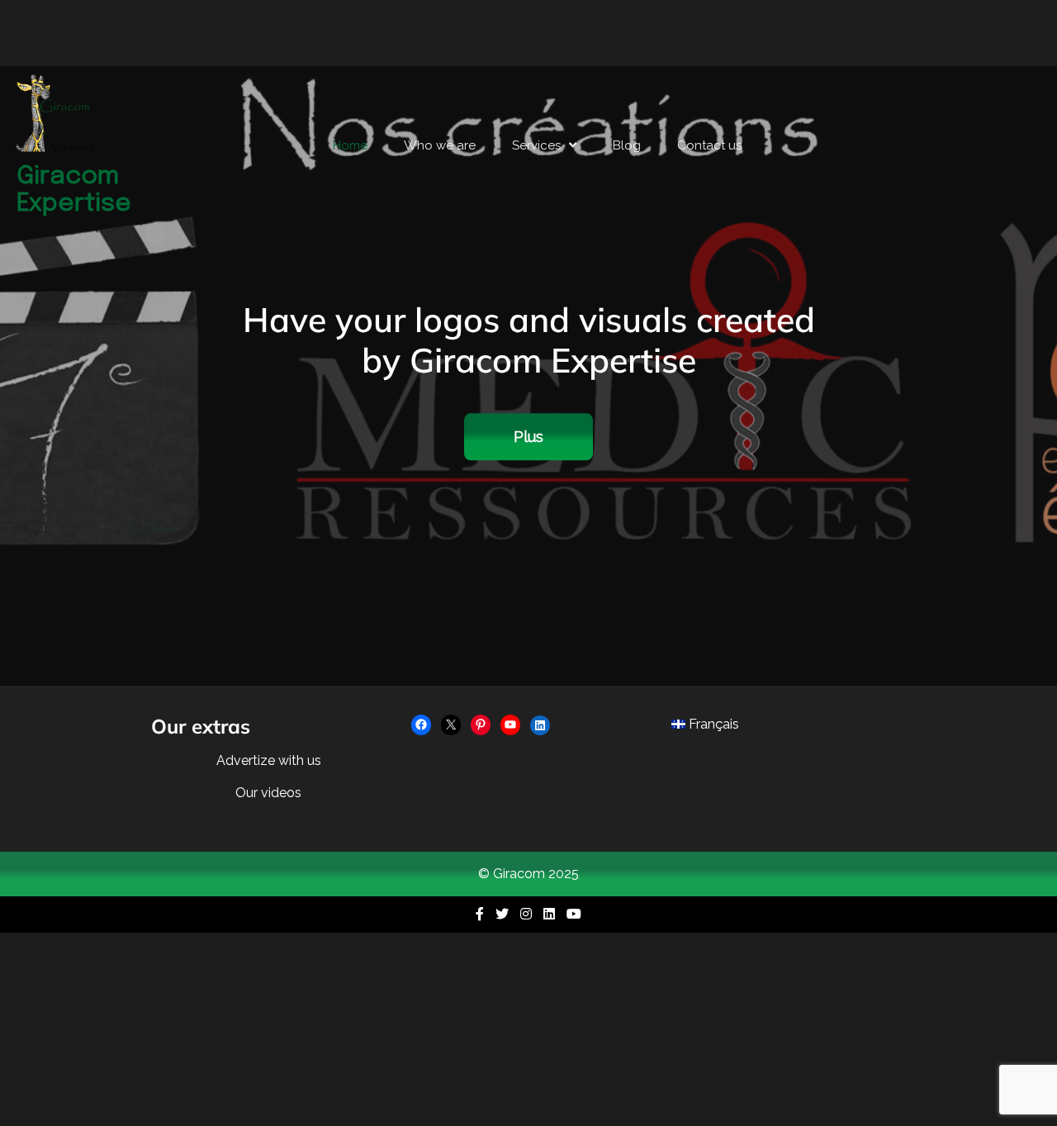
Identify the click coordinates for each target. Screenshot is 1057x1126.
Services (536, 145)
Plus (528, 437)
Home (350, 145)
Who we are (440, 145)
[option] (528, 376)
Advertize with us (268, 760)
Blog (627, 145)
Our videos (268, 793)
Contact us (709, 145)
